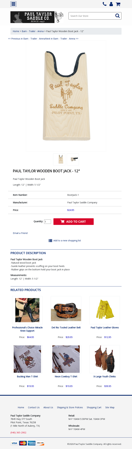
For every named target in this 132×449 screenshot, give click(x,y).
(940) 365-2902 (18, 432)
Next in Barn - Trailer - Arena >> (61, 38)
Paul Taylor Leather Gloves (105, 327)
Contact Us (34, 407)
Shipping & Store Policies (70, 407)
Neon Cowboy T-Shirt (66, 376)
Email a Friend (20, 233)
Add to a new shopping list (67, 240)
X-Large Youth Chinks (105, 376)
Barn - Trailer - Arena (33, 31)
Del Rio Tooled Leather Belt (66, 327)
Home (16, 31)
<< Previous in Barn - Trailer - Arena (26, 38)
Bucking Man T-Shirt (27, 376)
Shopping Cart (94, 407)
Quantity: (38, 221)
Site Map (109, 407)
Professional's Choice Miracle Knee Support (27, 329)
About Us (48, 407)
